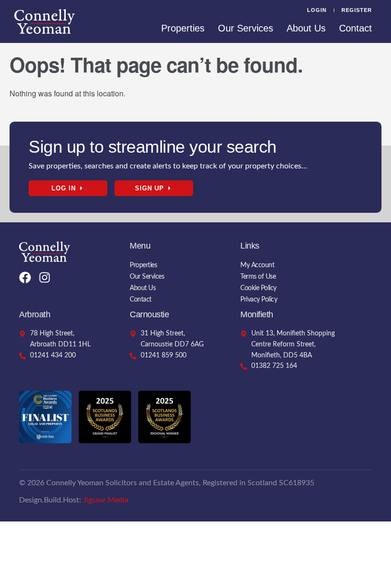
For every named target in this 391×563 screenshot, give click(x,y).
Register (356, 10)
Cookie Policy (258, 288)
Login (317, 10)
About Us (306, 28)
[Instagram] (45, 277)
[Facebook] (25, 277)
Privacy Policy (258, 299)
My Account (257, 265)
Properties (183, 28)
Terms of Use (258, 276)
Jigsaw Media (105, 500)
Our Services (245, 28)
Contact (355, 28)
